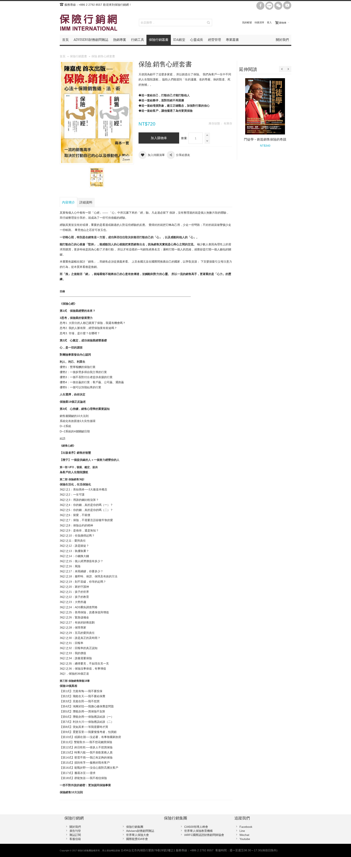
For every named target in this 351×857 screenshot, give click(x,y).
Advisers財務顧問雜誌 (140, 830)
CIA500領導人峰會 (196, 826)
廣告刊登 (75, 830)
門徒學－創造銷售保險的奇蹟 (265, 139)
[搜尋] (208, 22)
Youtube (244, 839)
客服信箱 (75, 839)
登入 (269, 22)
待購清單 (259, 22)
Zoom (126, 159)
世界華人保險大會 (137, 834)
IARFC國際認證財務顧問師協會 (204, 834)
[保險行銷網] (88, 22)
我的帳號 (247, 22)
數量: (184, 138)
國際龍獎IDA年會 (137, 839)
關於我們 (75, 826)
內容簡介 (68, 202)
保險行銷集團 (134, 826)
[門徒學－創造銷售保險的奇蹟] (265, 106)
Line (242, 830)
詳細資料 (85, 202)
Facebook (245, 826)
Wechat (244, 834)
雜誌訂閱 (75, 834)
